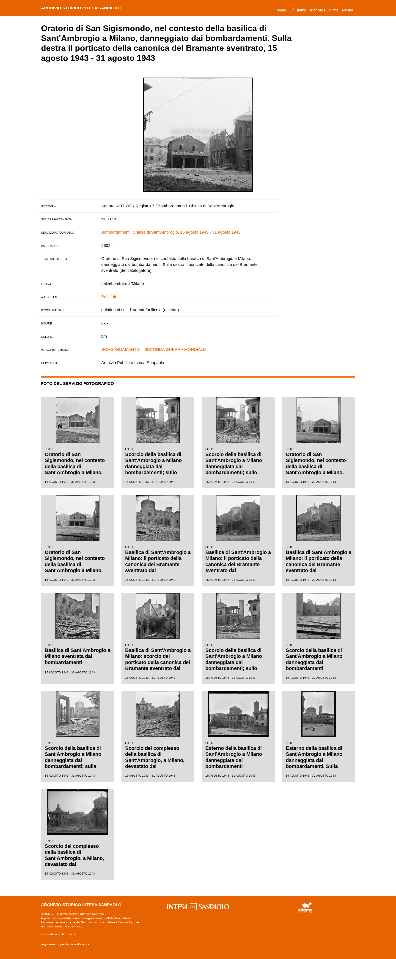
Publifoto (109, 296)
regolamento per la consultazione (65, 944)
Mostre (347, 10)
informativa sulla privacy (58, 934)
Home (282, 10)
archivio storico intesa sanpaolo (81, 8)
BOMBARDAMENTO (120, 349)
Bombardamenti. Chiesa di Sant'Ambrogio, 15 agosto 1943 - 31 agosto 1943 (171, 232)
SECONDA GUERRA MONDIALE (175, 349)
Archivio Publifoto (324, 10)
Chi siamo (298, 10)
